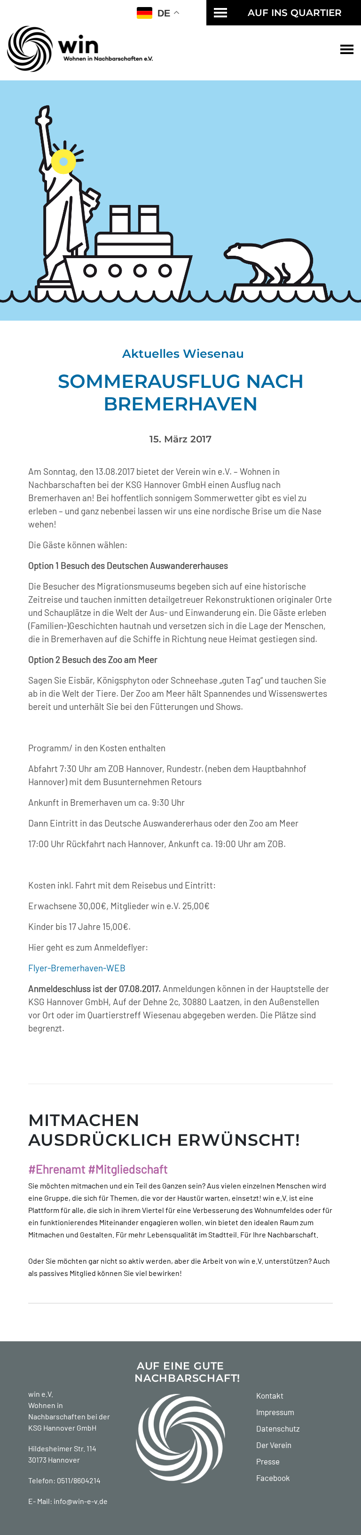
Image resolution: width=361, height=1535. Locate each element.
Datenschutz (278, 1428)
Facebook (273, 1477)
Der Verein (273, 1444)
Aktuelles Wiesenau (183, 353)
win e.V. (40, 1393)
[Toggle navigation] (347, 49)
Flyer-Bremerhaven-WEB (77, 967)
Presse (268, 1461)
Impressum (275, 1412)
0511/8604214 (79, 1480)
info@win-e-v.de (81, 1500)
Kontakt (269, 1395)
